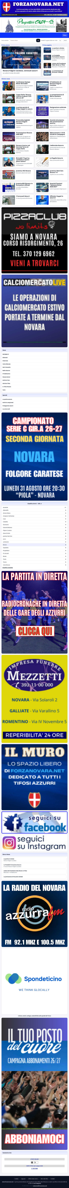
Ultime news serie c (33, 1179)
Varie (4, 390)
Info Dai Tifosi (6, 383)
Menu (64, 35)
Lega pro (23, 1179)
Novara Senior (6, 377)
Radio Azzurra (6, 370)
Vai (38, 40)
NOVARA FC (6, 354)
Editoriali (5, 357)
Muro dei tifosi (44, 1179)
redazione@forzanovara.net (40, 1186)
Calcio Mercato (6, 364)
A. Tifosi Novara (7, 386)
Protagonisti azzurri (8, 406)
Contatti (53, 1179)
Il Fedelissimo (6, 373)
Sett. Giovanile (6, 367)
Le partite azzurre (7, 399)
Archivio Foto (6, 380)
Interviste (5, 361)
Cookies (16, 1179)
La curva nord (6, 409)
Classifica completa (7, 567)
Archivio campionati (8, 402)
